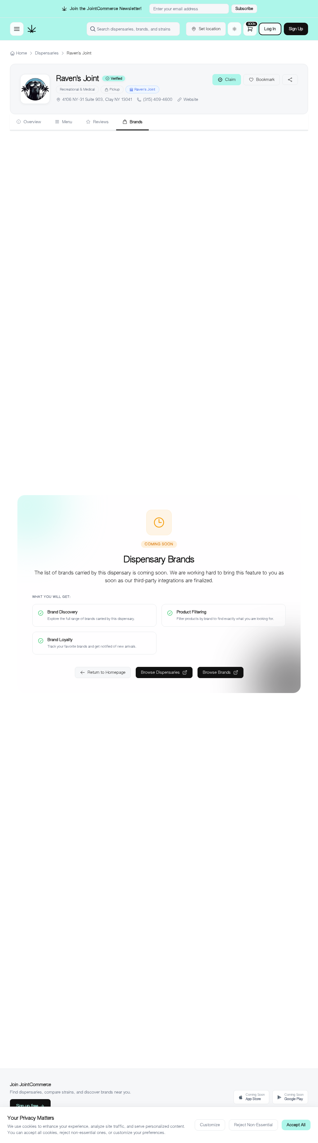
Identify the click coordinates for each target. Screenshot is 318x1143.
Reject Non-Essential (253, 1124)
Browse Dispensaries (160, 672)
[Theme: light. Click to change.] (234, 29)
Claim (230, 79)
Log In (270, 28)
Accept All (296, 1124)
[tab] (28, 122)
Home (21, 53)
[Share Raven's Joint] (290, 79)
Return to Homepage (106, 672)
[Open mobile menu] (17, 29)
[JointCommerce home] (31, 29)
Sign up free (27, 1105)
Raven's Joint (144, 89)
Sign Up (296, 28)
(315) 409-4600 (157, 99)
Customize (210, 1124)
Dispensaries (47, 53)
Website (191, 99)
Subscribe (244, 8)
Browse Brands (217, 672)
